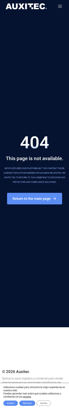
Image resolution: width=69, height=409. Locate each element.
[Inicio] (26, 6)
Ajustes (43, 403)
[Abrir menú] (60, 6)
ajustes (27, 396)
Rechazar (27, 403)
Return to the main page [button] (32, 199)
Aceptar (10, 403)
